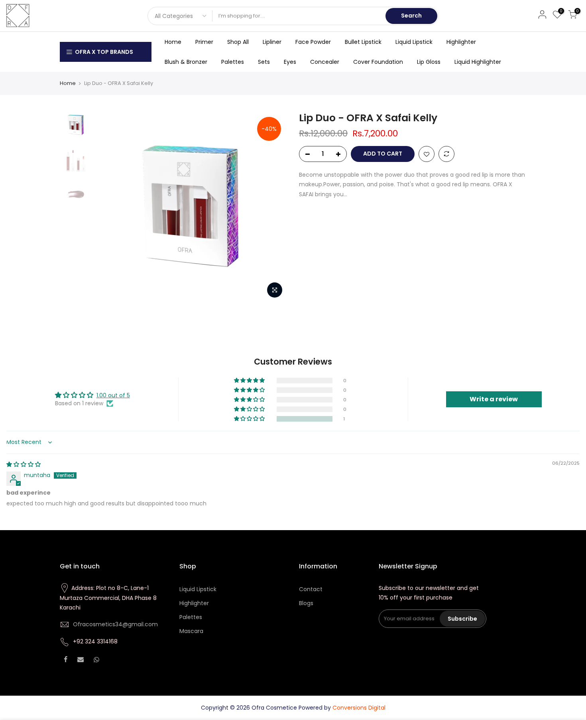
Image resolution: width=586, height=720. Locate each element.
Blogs (306, 603)
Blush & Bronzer (186, 62)
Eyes (290, 62)
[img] (23, 464)
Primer (204, 42)
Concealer (324, 62)
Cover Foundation (378, 62)
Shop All (238, 42)
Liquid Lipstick (414, 42)
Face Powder (313, 42)
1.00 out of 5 (113, 395)
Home (173, 42)
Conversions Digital (358, 708)
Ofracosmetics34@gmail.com (115, 624)
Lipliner (272, 42)
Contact (310, 589)
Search (411, 16)
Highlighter (461, 42)
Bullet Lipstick (363, 42)
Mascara (191, 631)
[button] (250, 419)
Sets (264, 62)
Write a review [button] (494, 399)
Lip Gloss (428, 62)
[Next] (273, 206)
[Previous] (109, 206)
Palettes (232, 62)
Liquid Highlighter (477, 62)
